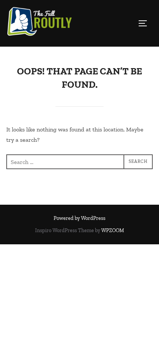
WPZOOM (112, 230)
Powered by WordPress (79, 218)
